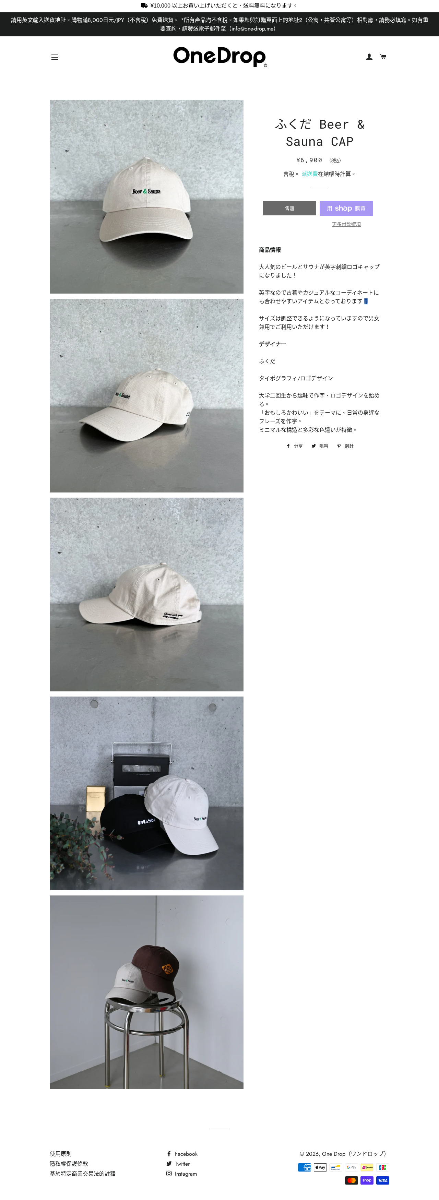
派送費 (309, 174)
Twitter (181, 1164)
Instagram (185, 1174)
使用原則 (61, 1154)
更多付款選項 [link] (346, 224)
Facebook (185, 1154)
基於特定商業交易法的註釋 (83, 1174)
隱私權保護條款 (69, 1164)
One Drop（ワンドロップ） (355, 1154)
